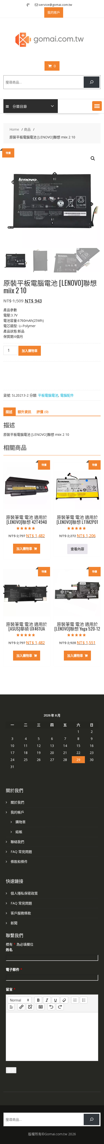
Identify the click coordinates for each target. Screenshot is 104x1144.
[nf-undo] (51, 1006)
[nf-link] (21, 1006)
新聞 (14, 923)
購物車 (20, 822)
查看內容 (77, 549)
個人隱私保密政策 (24, 893)
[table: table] (41, 1006)
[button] (97, 106)
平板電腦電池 (48, 395)
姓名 (9, 949)
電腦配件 (67, 395)
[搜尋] (91, 82)
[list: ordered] (75, 1000)
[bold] (38, 1000)
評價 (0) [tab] (42, 411)
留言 (10, 989)
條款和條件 (19, 861)
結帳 (18, 831)
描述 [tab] (9, 411)
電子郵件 (14, 969)
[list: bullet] (84, 1000)
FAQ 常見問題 (21, 851)
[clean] (64, 1000)
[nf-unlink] (30, 1006)
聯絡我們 (17, 841)
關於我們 (17, 802)
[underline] (55, 1000)
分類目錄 (20, 106)
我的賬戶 (53, 12)
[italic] (47, 1000)
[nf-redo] (60, 1006)
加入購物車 (29, 350)
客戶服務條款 (21, 913)
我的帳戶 (17, 812)
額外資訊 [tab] (24, 411)
